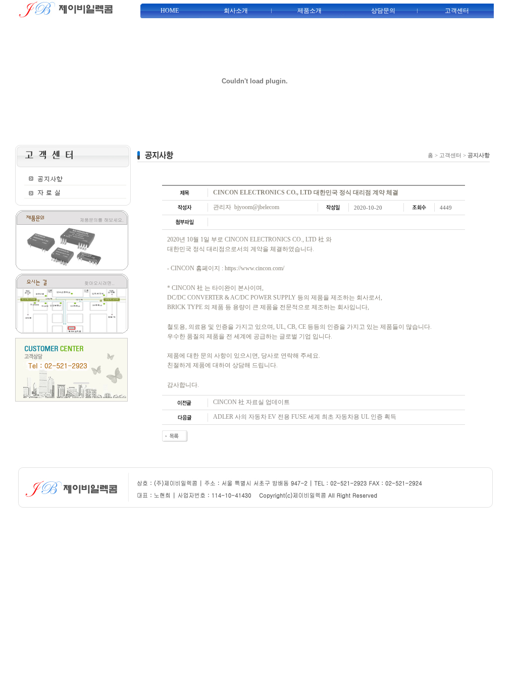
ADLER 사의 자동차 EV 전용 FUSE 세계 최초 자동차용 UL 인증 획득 (304, 416)
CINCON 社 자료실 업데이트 (251, 402)
